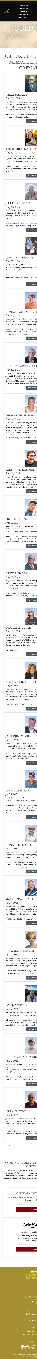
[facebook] (32, 1302)
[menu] (31, 3)
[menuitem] (25, 5)
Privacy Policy (27, 1357)
